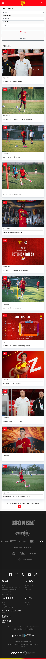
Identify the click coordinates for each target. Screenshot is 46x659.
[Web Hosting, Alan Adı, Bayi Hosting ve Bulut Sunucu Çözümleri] (29, 653)
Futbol (4, 51)
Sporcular (28, 590)
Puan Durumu (29, 585)
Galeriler (27, 604)
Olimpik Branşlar (7, 607)
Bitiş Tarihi (5, 22)
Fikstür (27, 587)
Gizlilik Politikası (29, 629)
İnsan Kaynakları (6, 594)
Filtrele (24, 32)
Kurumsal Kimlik (6, 592)
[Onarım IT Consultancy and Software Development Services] (16, 653)
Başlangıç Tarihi (7, 15)
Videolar (27, 602)
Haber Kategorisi (7, 8)
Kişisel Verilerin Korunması (32, 627)
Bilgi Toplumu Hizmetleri (15, 627)
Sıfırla (24, 39)
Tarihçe (4, 585)
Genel (3, 604)
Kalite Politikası (18, 629)
